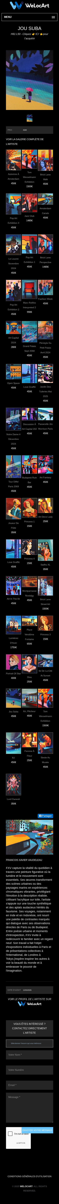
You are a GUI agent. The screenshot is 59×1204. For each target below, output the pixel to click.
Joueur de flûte (13, 525)
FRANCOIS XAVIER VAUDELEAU (24, 860)
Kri (13, 757)
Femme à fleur (29, 753)
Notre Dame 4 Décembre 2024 (13, 439)
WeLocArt (26, 1186)
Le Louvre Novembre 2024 (13, 264)
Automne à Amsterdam (13, 176)
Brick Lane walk (45, 177)
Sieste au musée (45, 760)
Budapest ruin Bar (29, 480)
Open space (13, 383)
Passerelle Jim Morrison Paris (45, 426)
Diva (29, 677)
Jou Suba (13, 711)
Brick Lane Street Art (45, 601)
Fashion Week (45, 299)
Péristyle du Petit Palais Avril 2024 (45, 348)
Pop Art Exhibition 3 (13, 220)
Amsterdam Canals (45, 210)
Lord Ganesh (13, 799)
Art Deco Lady (45, 517)
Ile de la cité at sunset (45, 673)
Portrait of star (13, 673)
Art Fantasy (45, 477)
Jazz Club (29, 216)
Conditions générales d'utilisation (29, 1176)
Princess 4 (29, 558)
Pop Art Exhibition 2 (13, 307)
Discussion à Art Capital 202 (29, 426)
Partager (46, 816)
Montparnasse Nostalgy (29, 593)
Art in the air (13, 598)
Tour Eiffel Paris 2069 (13, 484)
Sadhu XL (45, 564)
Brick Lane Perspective (45, 260)
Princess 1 (29, 521)
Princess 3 (45, 634)
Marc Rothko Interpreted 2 (29, 305)
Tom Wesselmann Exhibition (29, 177)
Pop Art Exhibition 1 (29, 259)
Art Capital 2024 (13, 340)
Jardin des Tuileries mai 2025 (45, 391)
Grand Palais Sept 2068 (29, 348)
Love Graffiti (29, 387)
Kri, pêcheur (29, 711)
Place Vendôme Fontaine (29, 634)
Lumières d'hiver (13, 640)
